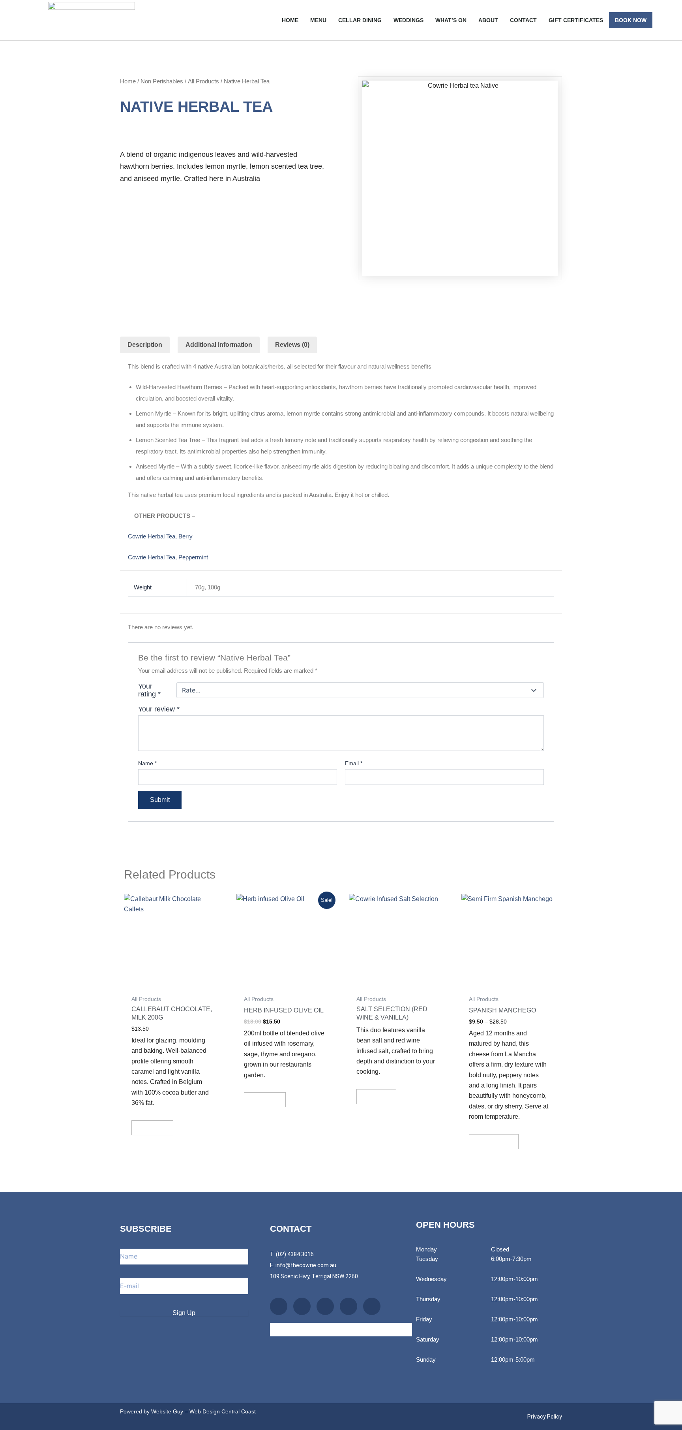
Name (147, 763)
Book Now (630, 20)
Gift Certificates (576, 20)
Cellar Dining (360, 20)
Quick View (172, 983)
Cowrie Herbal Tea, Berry (160, 536)
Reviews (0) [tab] (292, 344)
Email (353, 763)
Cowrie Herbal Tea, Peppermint (168, 557)
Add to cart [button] (152, 1127)
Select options (493, 1141)
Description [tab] (144, 344)
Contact (523, 20)
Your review (159, 709)
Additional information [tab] (218, 344)
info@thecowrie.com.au (305, 1265)
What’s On (451, 20)
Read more (376, 1096)
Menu (318, 20)
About (488, 20)
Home (290, 20)
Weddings (408, 20)
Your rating (149, 690)
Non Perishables (162, 81)
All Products (203, 81)
